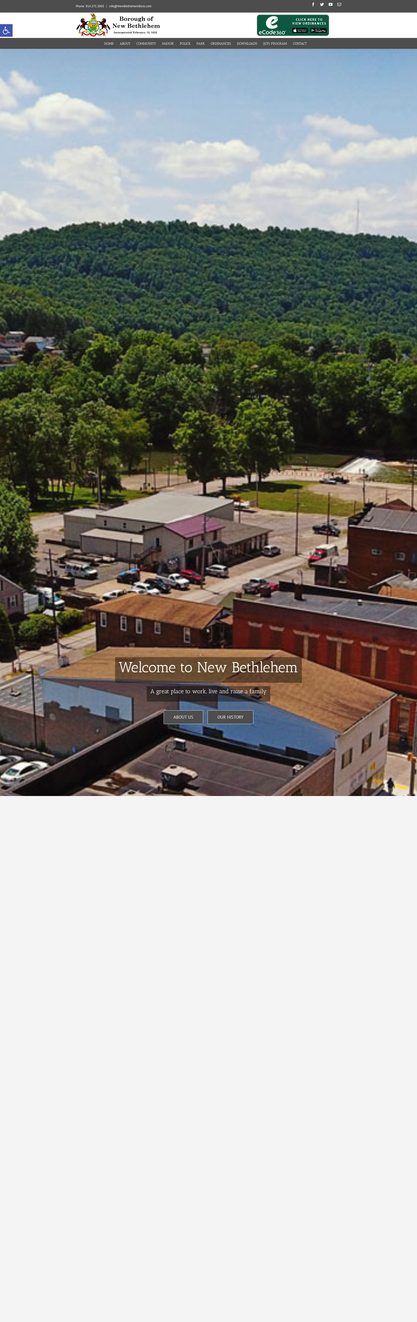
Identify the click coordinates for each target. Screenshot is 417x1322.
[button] (6, 30)
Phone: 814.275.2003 (90, 6)
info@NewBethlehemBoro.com (130, 6)
